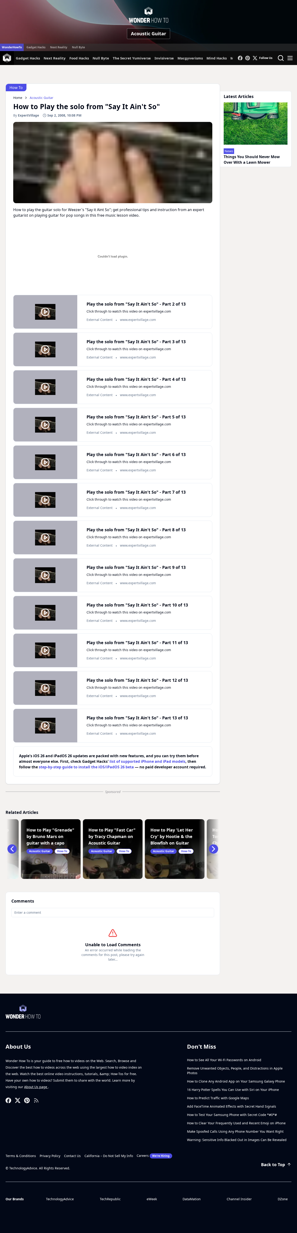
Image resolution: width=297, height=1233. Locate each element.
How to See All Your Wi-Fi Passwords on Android (224, 1060)
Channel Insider (239, 1199)
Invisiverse (164, 58)
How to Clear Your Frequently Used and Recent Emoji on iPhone (236, 1123)
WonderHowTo (12, 47)
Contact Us (72, 1156)
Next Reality (58, 47)
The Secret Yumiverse (132, 58)
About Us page (36, 1087)
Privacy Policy (50, 1156)
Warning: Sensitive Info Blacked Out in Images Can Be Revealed (237, 1140)
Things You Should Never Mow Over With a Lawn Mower (252, 159)
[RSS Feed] (36, 1100)
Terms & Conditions (21, 1156)
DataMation (192, 1199)
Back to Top (273, 1164)
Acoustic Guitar (148, 33)
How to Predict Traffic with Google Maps (218, 1098)
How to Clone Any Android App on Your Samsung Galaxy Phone (236, 1081)
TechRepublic (110, 1199)
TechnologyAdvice (60, 1199)
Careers (153, 1155)
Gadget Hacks (35, 47)
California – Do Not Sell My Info (108, 1156)
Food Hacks (79, 58)
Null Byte (78, 47)
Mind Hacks (217, 58)
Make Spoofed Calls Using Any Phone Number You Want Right (235, 1131)
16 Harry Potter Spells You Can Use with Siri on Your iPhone (233, 1089)
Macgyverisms (190, 58)
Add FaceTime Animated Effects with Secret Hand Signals (231, 1106)
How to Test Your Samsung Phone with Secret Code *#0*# (232, 1114)
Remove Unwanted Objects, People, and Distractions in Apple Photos (235, 1070)
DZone (283, 1199)
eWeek (152, 1199)
